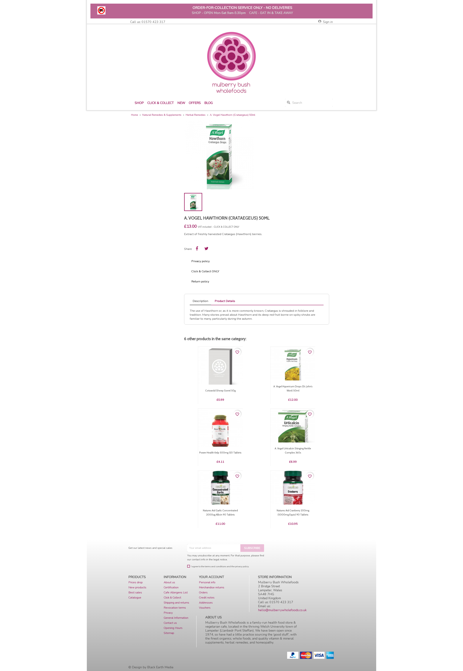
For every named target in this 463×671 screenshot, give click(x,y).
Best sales (135, 592)
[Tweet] (206, 248)
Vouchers (205, 608)
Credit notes (206, 597)
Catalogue (134, 597)
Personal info (207, 582)
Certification (171, 587)
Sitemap (169, 633)
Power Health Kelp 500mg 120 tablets (220, 452)
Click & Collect (160, 103)
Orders (203, 592)
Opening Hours (173, 628)
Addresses (206, 602)
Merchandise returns (211, 587)
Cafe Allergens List (176, 592)
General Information (176, 618)
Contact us (170, 623)
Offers (195, 103)
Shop (139, 103)
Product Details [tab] (225, 301)
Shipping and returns (176, 602)
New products (137, 587)
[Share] (197, 248)
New (181, 103)
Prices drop (135, 582)
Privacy (168, 613)
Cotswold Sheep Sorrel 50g (220, 390)
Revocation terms (175, 608)
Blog (208, 103)
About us (169, 582)
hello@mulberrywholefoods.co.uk (282, 610)
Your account (211, 577)
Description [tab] (200, 301)
